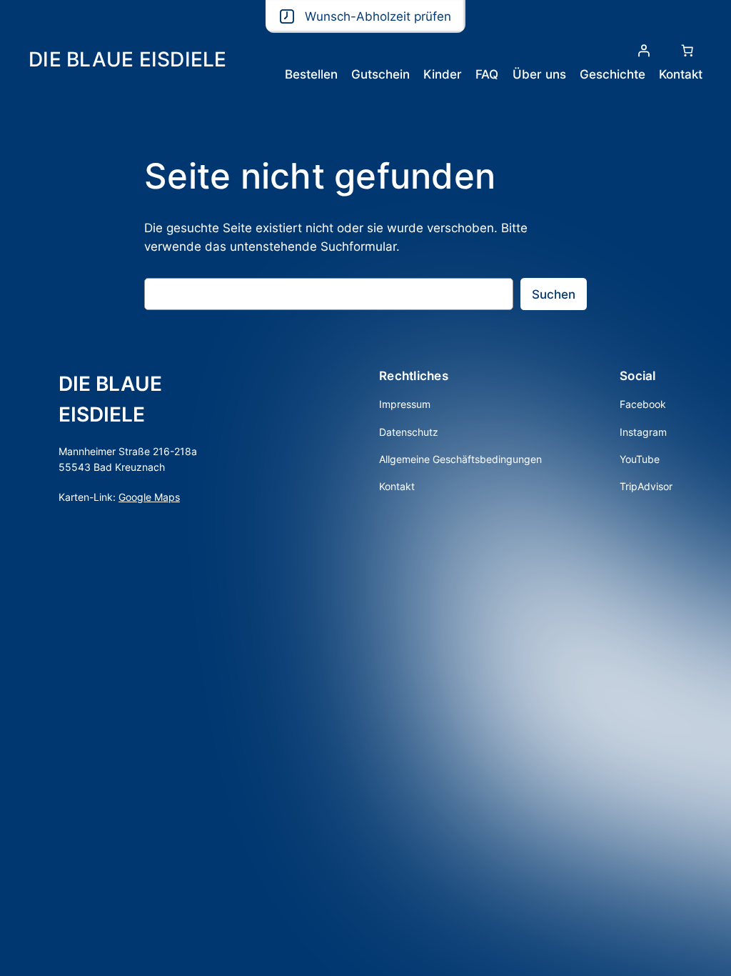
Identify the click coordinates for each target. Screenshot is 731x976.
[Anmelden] (644, 51)
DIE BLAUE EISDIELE (128, 59)
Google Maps (149, 497)
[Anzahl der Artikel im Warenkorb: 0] (687, 51)
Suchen (553, 294)
